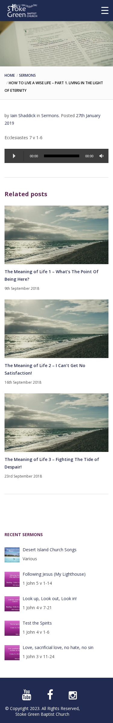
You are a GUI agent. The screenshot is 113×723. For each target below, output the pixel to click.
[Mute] (102, 156)
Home (10, 75)
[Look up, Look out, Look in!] (12, 603)
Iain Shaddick (23, 115)
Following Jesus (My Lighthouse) (54, 574)
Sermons (27, 75)
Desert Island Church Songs (50, 549)
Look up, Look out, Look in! (50, 598)
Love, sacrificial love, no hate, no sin (58, 647)
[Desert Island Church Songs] (12, 554)
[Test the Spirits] (12, 628)
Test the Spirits (37, 623)
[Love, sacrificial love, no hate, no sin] (12, 652)
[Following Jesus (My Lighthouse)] (12, 579)
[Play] (14, 156)
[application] (56, 156)
